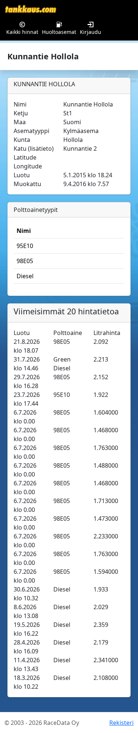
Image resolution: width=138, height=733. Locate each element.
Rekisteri (121, 723)
